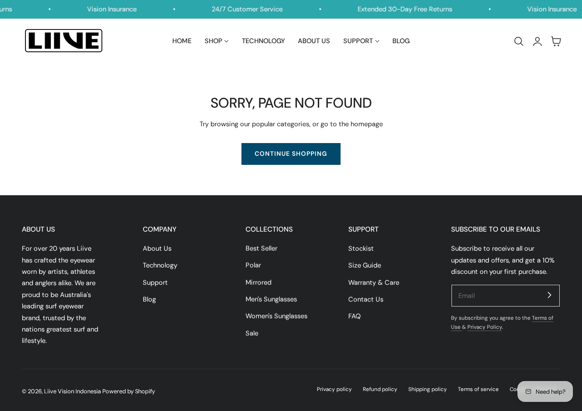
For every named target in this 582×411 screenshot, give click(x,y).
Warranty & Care (373, 282)
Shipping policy (427, 389)
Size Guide (364, 265)
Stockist (361, 248)
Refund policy (380, 389)
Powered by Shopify (128, 391)
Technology (160, 265)
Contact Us (365, 299)
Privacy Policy (484, 327)
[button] (519, 41)
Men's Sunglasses (271, 299)
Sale (252, 333)
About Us (157, 248)
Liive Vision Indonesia (72, 391)
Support (155, 282)
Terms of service (478, 389)
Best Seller (261, 248)
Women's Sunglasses (276, 316)
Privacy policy (334, 389)
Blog (149, 299)
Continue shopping (291, 153)
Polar (253, 265)
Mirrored (258, 282)
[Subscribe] (549, 295)
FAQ (354, 316)
